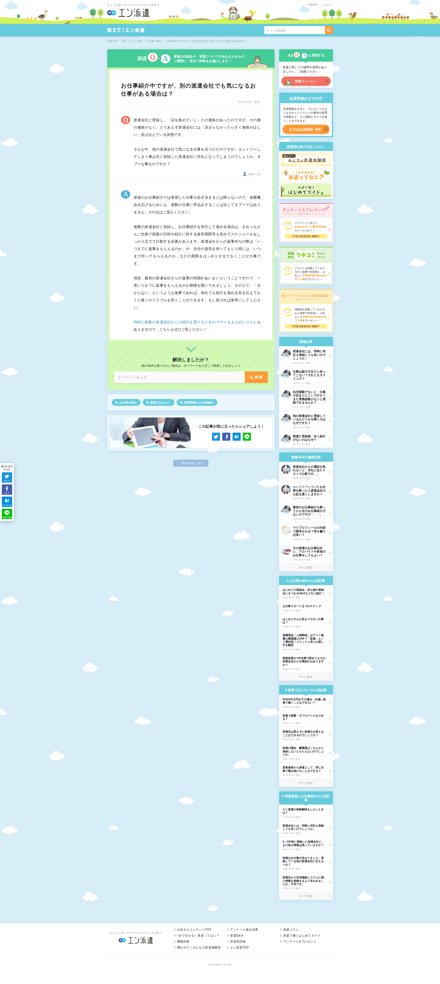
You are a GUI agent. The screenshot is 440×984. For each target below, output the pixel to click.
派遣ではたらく (160, 402)
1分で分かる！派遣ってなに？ (198, 935)
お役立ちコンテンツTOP (194, 929)
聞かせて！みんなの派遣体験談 (199, 947)
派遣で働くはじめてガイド (302, 935)
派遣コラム (291, 929)
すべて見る (306, 567)
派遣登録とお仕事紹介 (199, 402)
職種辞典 (183, 941)
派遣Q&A (236, 935)
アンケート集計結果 (244, 929)
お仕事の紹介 (128, 402)
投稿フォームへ (306, 81)
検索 (259, 376)
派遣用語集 (238, 941)
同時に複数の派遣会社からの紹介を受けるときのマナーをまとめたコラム (195, 321)
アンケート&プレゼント (300, 941)
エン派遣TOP (239, 947)
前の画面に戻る (193, 463)
